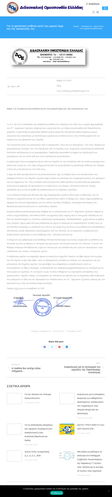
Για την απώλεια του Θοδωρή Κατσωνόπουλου (38, 396)
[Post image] (14, 398)
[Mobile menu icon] (105, 8)
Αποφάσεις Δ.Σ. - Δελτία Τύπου (51, 331)
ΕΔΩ (17, 288)
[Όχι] (108, 491)
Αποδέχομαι (56, 493)
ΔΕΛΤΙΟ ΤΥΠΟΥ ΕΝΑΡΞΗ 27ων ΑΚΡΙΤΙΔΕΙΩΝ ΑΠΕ (90, 427)
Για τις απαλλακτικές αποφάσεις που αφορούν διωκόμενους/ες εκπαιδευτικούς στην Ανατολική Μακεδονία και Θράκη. (39, 432)
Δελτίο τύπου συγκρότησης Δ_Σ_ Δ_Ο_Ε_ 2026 (37, 453)
